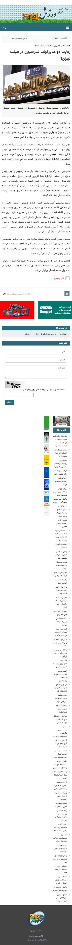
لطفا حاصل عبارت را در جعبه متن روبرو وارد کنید (43, 389)
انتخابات (63, 334)
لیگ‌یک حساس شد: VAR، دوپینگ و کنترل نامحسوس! (60, 764)
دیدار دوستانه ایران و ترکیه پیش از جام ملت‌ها (60, 642)
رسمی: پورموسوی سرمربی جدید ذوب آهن (60, 859)
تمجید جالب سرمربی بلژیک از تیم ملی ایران (61, 698)
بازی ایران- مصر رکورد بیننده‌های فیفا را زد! (61, 590)
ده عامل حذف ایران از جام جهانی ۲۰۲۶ (60, 869)
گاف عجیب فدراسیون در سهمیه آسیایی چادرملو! (60, 663)
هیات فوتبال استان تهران (45, 334)
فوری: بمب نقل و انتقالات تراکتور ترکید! (61, 565)
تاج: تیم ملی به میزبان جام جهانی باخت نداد (60, 848)
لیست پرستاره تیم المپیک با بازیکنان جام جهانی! (60, 453)
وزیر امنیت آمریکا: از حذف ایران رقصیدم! (60, 796)
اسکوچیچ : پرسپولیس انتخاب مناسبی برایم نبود (60, 463)
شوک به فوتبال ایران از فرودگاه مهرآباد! (61, 621)
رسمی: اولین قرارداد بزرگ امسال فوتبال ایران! (60, 775)
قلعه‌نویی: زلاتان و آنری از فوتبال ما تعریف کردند (60, 743)
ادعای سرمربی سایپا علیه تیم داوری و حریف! (61, 897)
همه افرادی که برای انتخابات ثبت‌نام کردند (52, 45)
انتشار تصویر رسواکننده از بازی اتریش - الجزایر (61, 880)
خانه (41, 931)
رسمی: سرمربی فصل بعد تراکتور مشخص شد (61, 554)
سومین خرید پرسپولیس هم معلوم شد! (61, 523)
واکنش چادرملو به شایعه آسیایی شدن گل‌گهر (60, 653)
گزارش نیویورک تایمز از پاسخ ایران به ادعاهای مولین (60, 785)
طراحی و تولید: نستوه (35, 940)
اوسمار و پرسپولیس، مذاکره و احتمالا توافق (60, 838)
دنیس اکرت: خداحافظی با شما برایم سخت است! (60, 827)
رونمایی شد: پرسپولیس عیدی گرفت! (61, 481)
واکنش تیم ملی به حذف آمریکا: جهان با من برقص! (60, 502)
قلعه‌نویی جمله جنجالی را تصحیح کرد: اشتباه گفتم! (60, 632)
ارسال (9, 402)
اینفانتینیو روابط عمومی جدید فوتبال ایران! (61, 708)
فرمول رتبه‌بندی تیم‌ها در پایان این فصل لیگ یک (60, 688)
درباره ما (31, 931)
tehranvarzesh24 (36, 14)
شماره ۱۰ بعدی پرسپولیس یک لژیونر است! (61, 513)
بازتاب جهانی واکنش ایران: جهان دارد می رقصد (60, 492)
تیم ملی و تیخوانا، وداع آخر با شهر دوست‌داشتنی (60, 719)
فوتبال (27, 334)
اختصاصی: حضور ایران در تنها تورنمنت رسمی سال (60, 754)
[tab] (61, 430)
